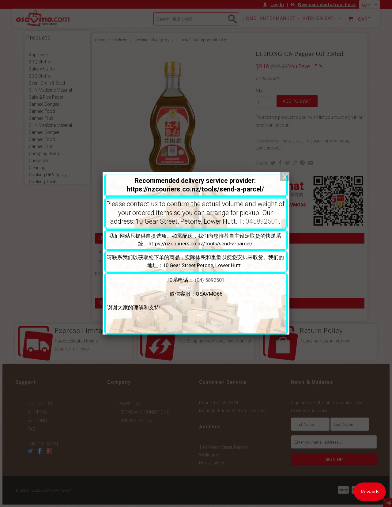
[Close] (284, 176)
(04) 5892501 (209, 280)
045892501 (262, 221)
